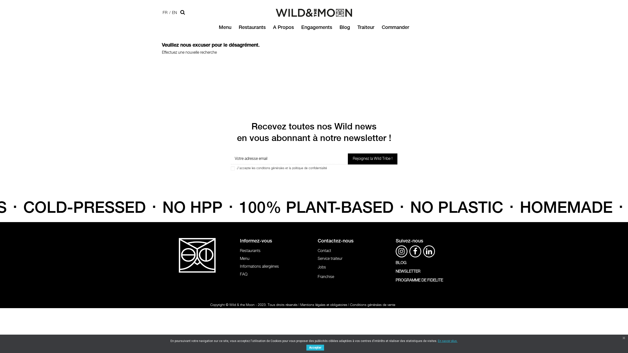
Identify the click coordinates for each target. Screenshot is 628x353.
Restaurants (250, 251)
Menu (244, 259)
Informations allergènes (259, 267)
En (174, 13)
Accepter (315, 347)
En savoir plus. (448, 341)
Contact (324, 251)
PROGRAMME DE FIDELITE (419, 280)
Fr (165, 13)
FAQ (244, 274)
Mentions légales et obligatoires (323, 305)
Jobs (322, 267)
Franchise (326, 277)
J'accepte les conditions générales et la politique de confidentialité (282, 168)
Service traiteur (330, 259)
